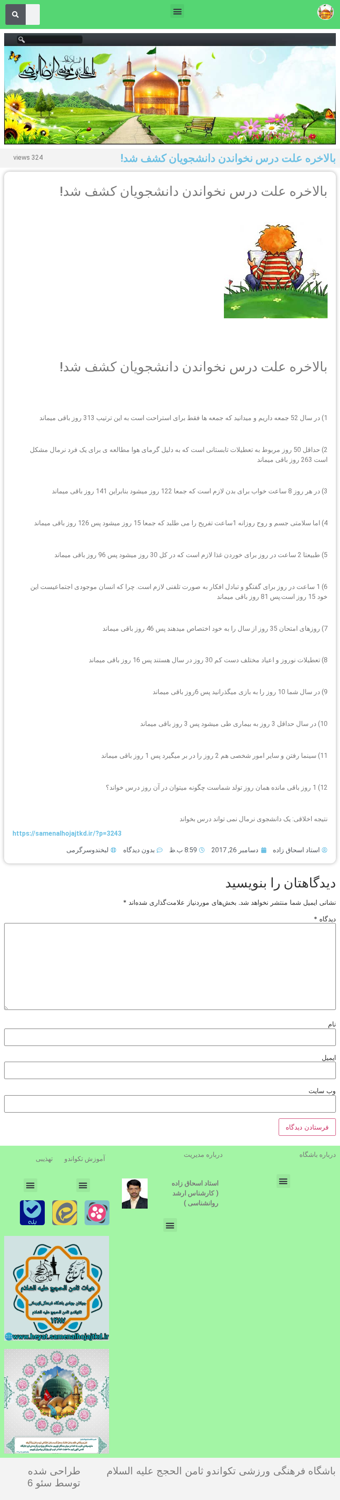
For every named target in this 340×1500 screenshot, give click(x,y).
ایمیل (329, 1057)
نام (332, 1024)
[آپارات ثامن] (97, 1212)
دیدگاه (325, 919)
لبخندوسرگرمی (87, 850)
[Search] (15, 14)
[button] (177, 11)
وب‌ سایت (322, 1090)
